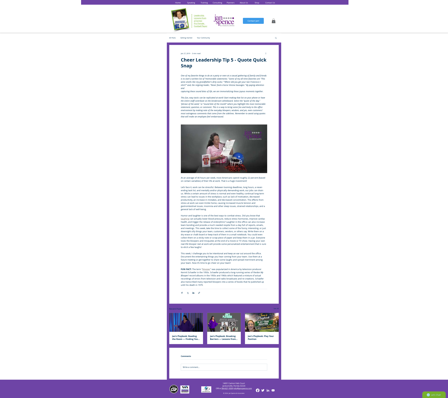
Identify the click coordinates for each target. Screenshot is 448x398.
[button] (274, 20)
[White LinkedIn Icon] (268, 390)
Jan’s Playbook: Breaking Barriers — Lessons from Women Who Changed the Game (223, 338)
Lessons (197, 18)
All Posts (172, 38)
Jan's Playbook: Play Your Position (261, 338)
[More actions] (265, 53)
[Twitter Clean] (263, 390)
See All (276, 308)
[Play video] (224, 148)
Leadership (199, 15)
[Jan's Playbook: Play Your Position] (262, 322)
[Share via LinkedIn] (193, 293)
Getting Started (186, 38)
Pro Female (199, 23)
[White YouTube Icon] (273, 390)
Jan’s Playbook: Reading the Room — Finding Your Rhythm (185, 338)
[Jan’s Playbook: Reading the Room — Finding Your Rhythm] (186, 322)
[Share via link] (199, 293)
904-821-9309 (227, 388)
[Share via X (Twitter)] (188, 293)
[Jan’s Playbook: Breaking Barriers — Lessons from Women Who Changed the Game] (224, 322)
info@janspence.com (243, 388)
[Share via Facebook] (182, 293)
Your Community (203, 38)
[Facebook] (257, 390)
